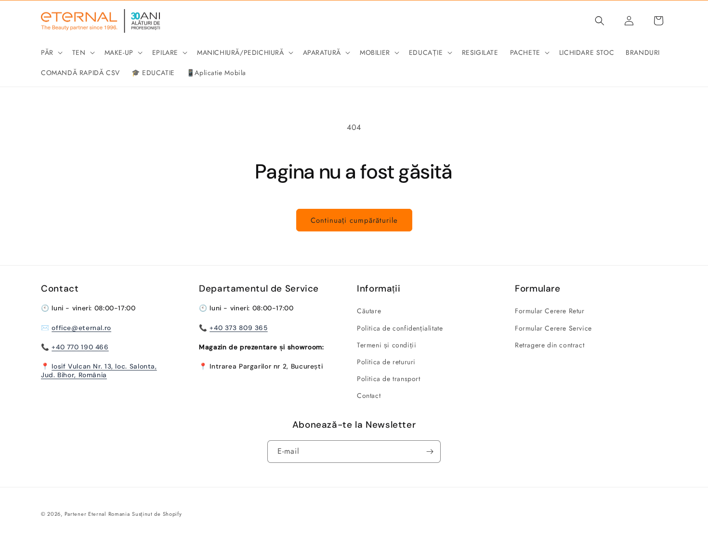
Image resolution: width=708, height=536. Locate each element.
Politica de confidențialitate (400, 328)
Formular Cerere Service (553, 328)
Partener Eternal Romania (97, 514)
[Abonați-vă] (429, 451)
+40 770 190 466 (80, 347)
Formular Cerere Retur (550, 311)
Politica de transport (388, 378)
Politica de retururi (386, 362)
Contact (368, 395)
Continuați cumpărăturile (354, 220)
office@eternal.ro (81, 327)
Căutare (369, 311)
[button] (50, 52)
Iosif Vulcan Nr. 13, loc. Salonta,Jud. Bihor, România (99, 370)
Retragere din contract (549, 345)
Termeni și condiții (386, 345)
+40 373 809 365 (238, 327)
